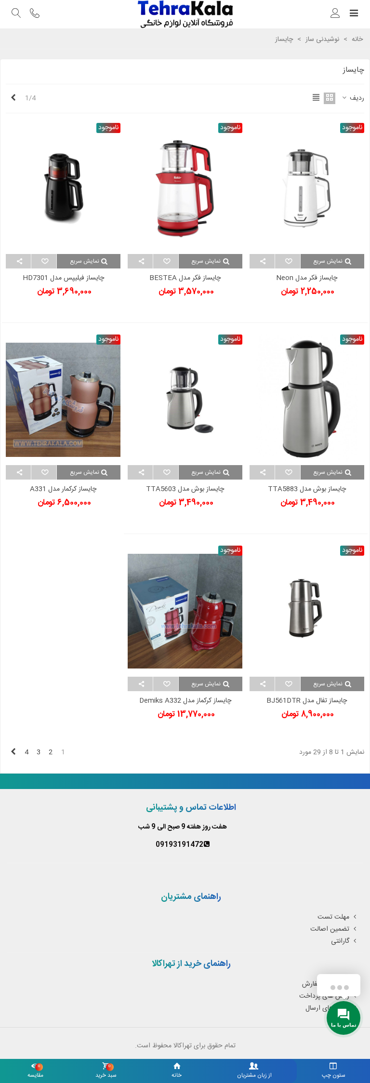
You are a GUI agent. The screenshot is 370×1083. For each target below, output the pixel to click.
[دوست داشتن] (287, 261)
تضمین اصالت (329, 929)
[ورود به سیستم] (335, 14)
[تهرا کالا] (185, 14)
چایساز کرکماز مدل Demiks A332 (185, 701)
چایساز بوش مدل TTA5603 (185, 489)
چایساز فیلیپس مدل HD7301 (63, 278)
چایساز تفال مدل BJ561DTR (306, 701)
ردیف (356, 99)
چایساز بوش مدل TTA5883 (307, 489)
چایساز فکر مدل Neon (306, 278)
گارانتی (340, 941)
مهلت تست (333, 917)
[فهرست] (353, 14)
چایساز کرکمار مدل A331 (63, 489)
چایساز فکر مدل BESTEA (185, 278)
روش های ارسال (327, 1008)
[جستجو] (16, 14)
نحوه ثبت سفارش (325, 984)
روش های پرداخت (324, 996)
